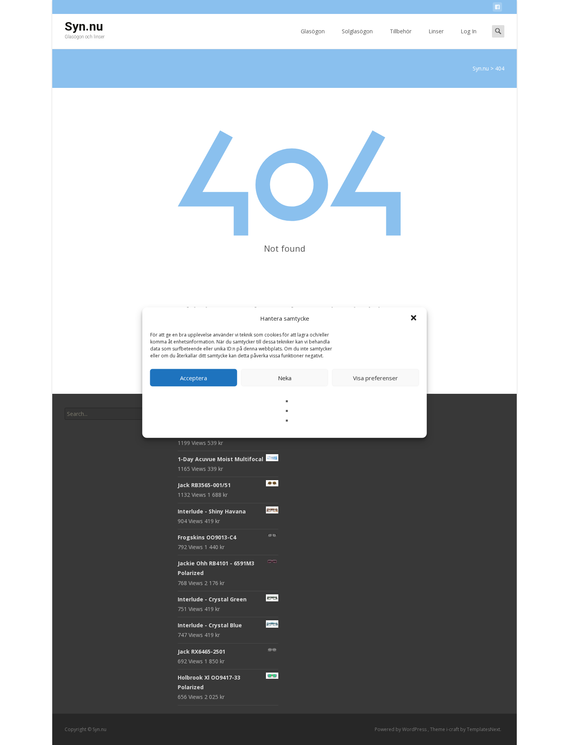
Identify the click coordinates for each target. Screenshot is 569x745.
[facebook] (497, 8)
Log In (468, 31)
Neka (284, 377)
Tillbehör (400, 31)
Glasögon (313, 31)
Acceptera (193, 377)
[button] (414, 318)
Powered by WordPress (401, 729)
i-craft (453, 729)
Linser (436, 31)
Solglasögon (357, 31)
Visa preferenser (375, 377)
